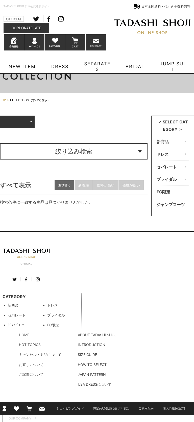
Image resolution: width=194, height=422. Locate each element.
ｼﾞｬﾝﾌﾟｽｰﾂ (16, 325)
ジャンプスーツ (171, 204)
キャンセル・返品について (40, 354)
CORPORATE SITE (26, 28)
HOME (24, 335)
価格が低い (131, 185)
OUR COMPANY (20, 418)
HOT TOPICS (30, 344)
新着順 (83, 185)
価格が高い (105, 185)
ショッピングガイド (70, 408)
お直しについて (31, 364)
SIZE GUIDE (87, 354)
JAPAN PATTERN (92, 374)
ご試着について (31, 374)
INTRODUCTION (91, 344)
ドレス (52, 305)
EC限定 (163, 191)
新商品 (13, 305)
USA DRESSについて (94, 384)
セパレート (17, 315)
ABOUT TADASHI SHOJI (97, 335)
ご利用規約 (146, 408)
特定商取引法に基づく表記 (111, 408)
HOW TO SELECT (92, 364)
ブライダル (56, 315)
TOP (3, 100)
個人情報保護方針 (175, 408)
